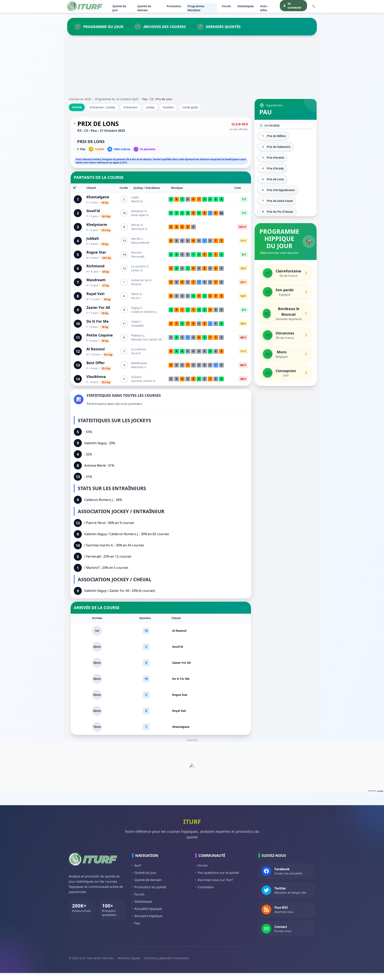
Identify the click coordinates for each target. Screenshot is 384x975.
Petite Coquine (99, 335)
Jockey (150, 107)
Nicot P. (136, 353)
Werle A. (136, 294)
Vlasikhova (96, 376)
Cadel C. (136, 321)
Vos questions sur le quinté (218, 872)
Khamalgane (97, 196)
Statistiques (245, 6)
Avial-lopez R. (140, 215)
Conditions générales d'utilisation (166, 958)
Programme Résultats (196, 8)
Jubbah (92, 238)
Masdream (96, 279)
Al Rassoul (95, 348)
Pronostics (174, 6)
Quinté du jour (119, 8)
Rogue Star (96, 252)
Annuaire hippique (148, 916)
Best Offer (95, 362)
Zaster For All (98, 307)
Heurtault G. (139, 229)
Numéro (168, 107)
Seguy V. (136, 308)
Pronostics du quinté (150, 887)
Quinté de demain (144, 8)
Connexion (206, 887)
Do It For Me (97, 321)
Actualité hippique (148, 909)
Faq (137, 923)
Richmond (95, 266)
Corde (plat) (190, 107)
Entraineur (130, 107)
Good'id (93, 210)
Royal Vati (95, 293)
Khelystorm (96, 224)
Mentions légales (129, 958)
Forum (226, 6)
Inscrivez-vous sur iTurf (215, 880)
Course (77, 107)
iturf (137, 865)
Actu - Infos (264, 8)
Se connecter (294, 5)
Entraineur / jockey (102, 107)
